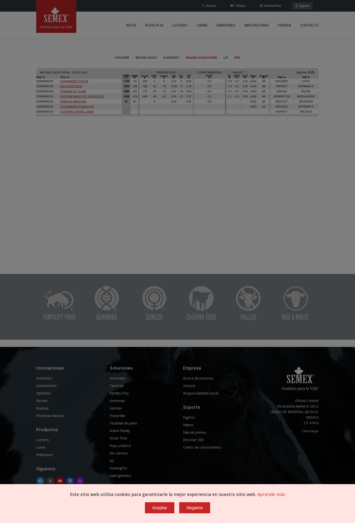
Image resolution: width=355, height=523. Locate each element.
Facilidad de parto (123, 423)
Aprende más (271, 494)
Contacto (309, 25)
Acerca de (154, 25)
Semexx (116, 408)
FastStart (117, 385)
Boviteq (42, 408)
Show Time (118, 438)
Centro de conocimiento (202, 447)
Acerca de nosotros (198, 378)
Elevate (42, 400)
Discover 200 (193, 439)
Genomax (117, 400)
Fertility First (119, 393)
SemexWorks (46, 385)
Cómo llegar (310, 431)
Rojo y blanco (120, 445)
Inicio (131, 25)
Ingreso (304, 5)
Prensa (284, 25)
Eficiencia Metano (50, 415)
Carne (202, 25)
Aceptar (159, 507)
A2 (112, 460)
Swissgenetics (120, 475)
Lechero (180, 25)
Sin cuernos (119, 453)
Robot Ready (120, 430)
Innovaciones (256, 25)
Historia (189, 385)
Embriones (225, 25)
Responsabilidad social (200, 393)
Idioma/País (272, 5)
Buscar (210, 5)
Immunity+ (44, 378)
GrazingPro (118, 468)
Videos (239, 5)
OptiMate (43, 393)
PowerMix (117, 415)
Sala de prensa (194, 432)
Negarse (194, 507)
